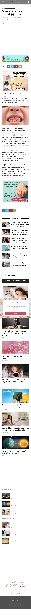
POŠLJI (15, 313)
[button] (15, 302)
